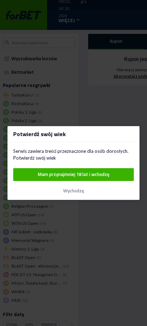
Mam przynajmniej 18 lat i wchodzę (74, 174)
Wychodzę (73, 190)
